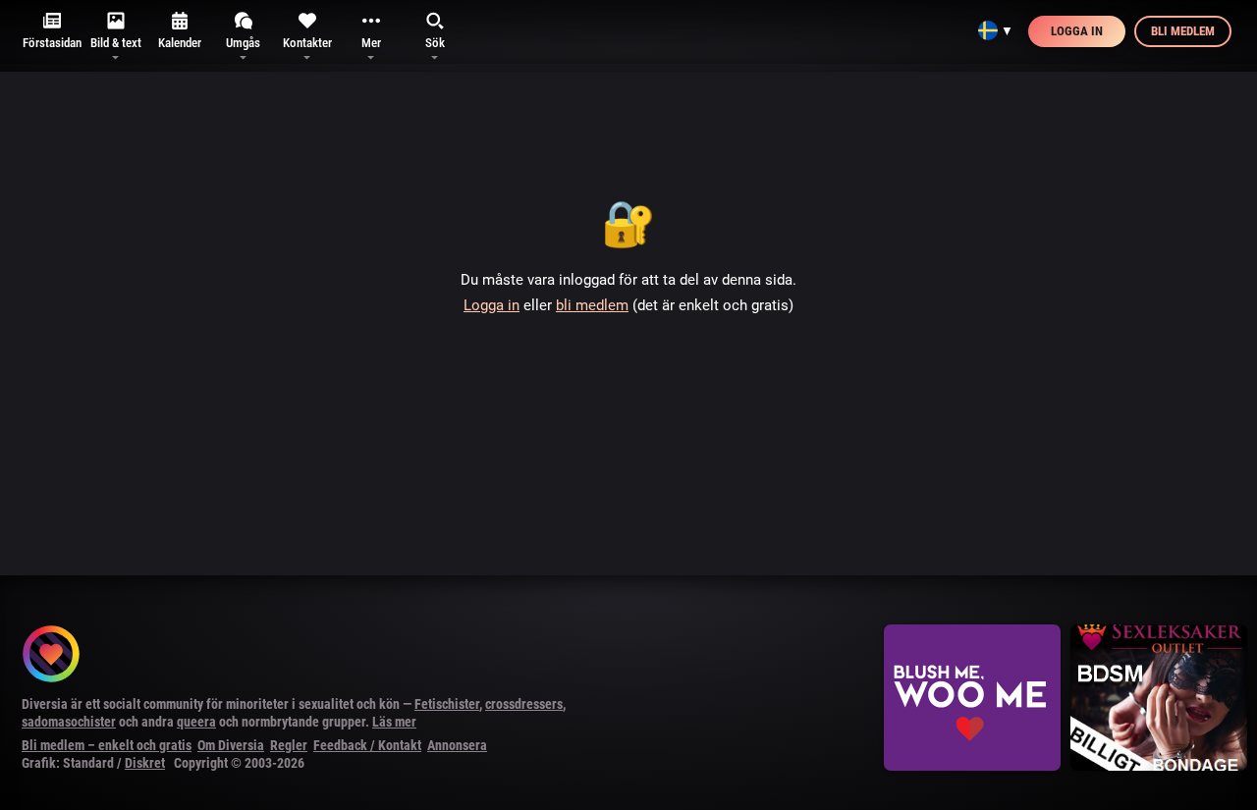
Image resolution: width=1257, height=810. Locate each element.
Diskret (145, 763)
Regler (288, 745)
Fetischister (446, 704)
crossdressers (524, 704)
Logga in (1077, 31)
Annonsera (457, 745)
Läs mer (394, 721)
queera (196, 721)
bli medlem (592, 305)
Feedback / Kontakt (367, 745)
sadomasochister (69, 721)
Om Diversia (230, 745)
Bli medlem (1183, 31)
